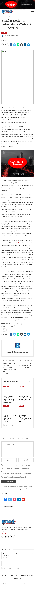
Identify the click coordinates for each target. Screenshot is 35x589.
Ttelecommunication (8, 326)
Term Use (23, 575)
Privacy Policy (14, 575)
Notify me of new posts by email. (15, 477)
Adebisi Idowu (17, 324)
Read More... (5, 533)
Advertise (5, 575)
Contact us (17, 578)
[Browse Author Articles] (18, 345)
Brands (4, 32)
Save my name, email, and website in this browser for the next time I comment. (16, 467)
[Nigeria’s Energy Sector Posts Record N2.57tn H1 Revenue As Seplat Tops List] (25, 390)
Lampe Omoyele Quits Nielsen (25, 365)
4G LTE (17, 243)
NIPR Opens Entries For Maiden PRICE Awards (17, 562)
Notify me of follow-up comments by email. (17, 473)
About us (30, 575)
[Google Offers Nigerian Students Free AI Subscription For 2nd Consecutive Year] (25, 409)
